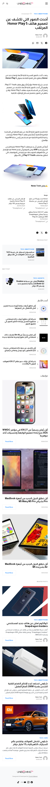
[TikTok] (18, 782)
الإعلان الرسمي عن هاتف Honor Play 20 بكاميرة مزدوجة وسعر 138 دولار (16, 201)
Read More (9, 441)
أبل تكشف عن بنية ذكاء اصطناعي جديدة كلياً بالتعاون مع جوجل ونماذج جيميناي (19, 349)
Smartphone (43, 13)
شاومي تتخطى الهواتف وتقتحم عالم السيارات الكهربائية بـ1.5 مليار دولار (29, 743)
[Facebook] (32, 782)
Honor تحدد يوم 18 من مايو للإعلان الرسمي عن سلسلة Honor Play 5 (38, 201)
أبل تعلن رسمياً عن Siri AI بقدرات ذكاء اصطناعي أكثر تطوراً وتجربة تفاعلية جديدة (19, 336)
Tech (36, 13)
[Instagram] (28, 782)
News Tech (38, 35)
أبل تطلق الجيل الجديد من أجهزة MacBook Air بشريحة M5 (26, 565)
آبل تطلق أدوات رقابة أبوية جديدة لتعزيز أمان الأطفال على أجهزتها (19, 307)
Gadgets (41, 278)
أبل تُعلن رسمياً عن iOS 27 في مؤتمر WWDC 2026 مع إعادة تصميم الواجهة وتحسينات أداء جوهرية (25, 432)
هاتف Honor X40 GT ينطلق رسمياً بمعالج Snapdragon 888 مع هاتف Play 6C (38, 214)
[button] (46, 3)
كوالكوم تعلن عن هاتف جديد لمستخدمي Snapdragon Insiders (27, 624)
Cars (46, 738)
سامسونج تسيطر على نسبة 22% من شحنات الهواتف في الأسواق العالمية (20, 254)
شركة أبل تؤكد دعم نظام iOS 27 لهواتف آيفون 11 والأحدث (19, 362)
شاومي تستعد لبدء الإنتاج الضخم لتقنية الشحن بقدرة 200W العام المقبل (28, 685)
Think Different (33, 776)
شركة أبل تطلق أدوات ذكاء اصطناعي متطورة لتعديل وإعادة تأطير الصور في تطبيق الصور (20, 321)
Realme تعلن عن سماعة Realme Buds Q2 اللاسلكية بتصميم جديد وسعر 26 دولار (30, 283)
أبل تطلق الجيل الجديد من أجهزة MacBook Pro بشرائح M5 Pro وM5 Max (26, 500)
